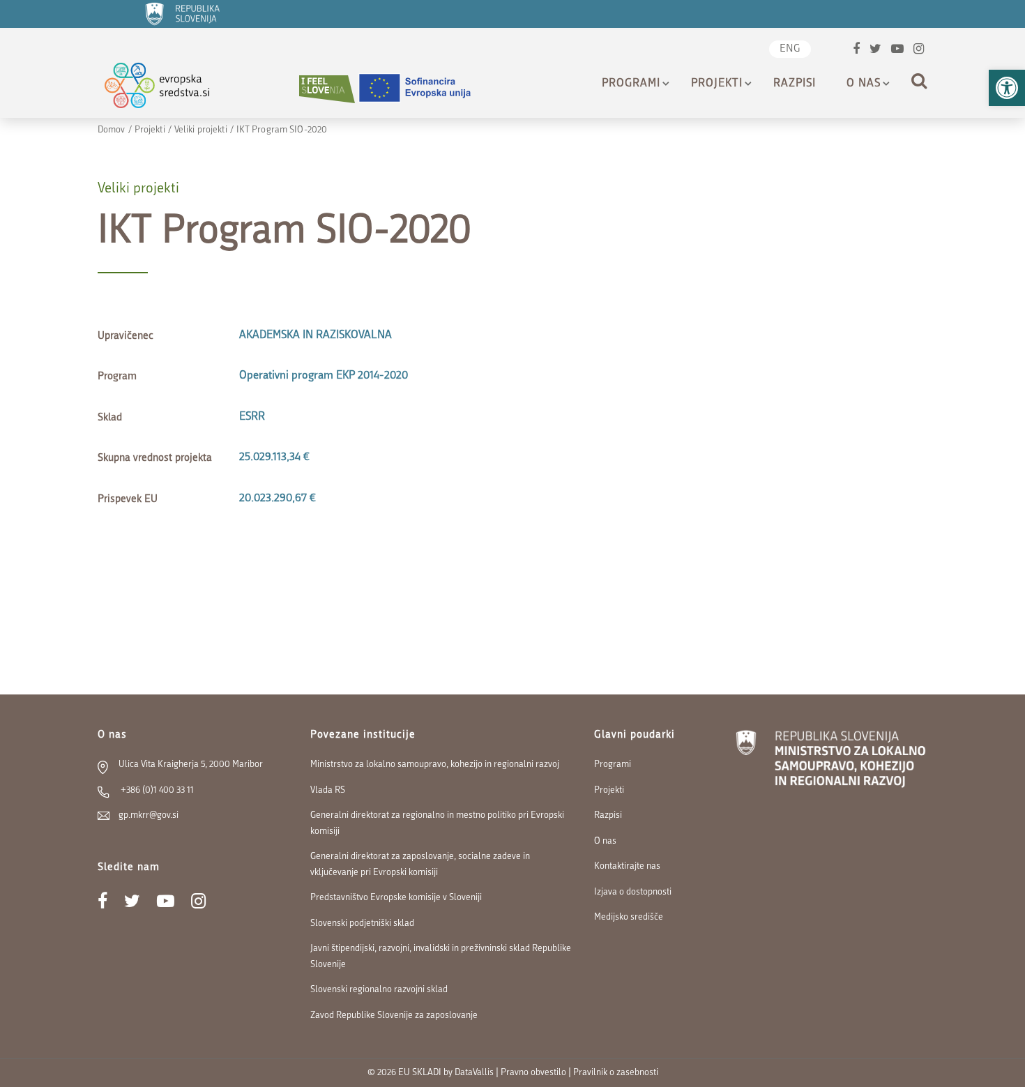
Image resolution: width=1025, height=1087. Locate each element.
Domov (112, 130)
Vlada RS (327, 790)
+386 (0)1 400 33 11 (156, 790)
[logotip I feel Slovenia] (327, 89)
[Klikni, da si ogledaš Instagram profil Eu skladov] (918, 50)
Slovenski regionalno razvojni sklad (379, 989)
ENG (790, 49)
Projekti (717, 83)
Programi (631, 83)
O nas (863, 83)
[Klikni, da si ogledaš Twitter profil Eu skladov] (875, 50)
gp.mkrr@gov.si (149, 815)
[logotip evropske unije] (423, 89)
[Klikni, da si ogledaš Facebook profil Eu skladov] (856, 50)
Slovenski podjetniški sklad (362, 923)
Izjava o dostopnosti (632, 892)
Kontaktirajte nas (627, 866)
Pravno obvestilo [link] (533, 1072)
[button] (1007, 88)
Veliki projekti (200, 130)
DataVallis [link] (474, 1072)
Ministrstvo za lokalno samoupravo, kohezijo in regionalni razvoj (434, 764)
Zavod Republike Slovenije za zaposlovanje (394, 1015)
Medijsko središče (628, 917)
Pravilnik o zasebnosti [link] (615, 1072)
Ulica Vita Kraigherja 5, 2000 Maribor (191, 764)
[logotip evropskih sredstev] (169, 89)
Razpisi (794, 83)
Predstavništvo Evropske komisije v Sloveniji (396, 897)
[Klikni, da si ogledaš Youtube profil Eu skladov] (897, 50)
